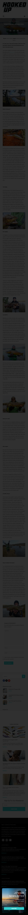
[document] (14, 457)
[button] (25, 890)
